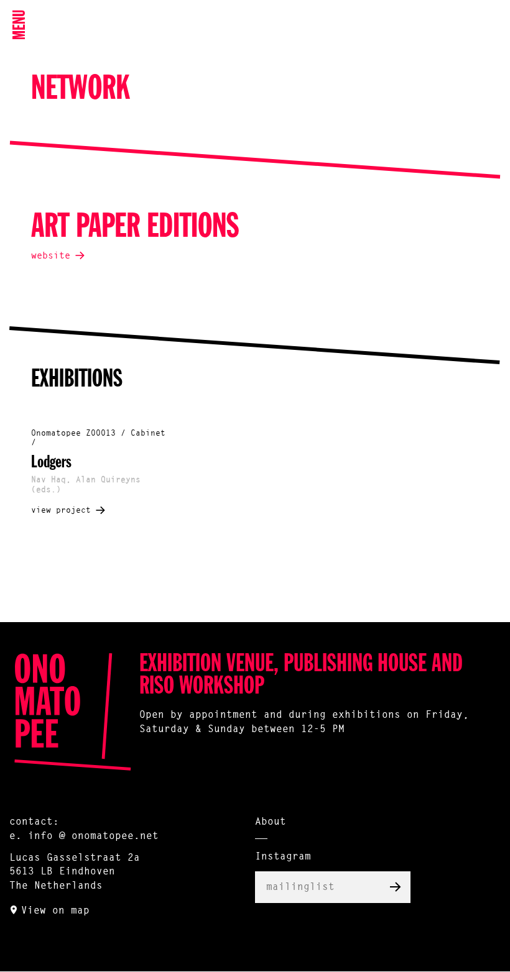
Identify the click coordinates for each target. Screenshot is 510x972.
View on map (55, 911)
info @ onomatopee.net (93, 836)
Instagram (283, 857)
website (50, 256)
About (270, 822)
